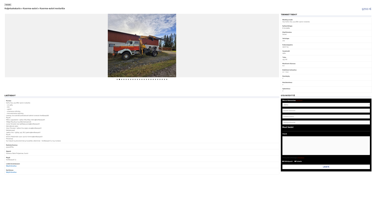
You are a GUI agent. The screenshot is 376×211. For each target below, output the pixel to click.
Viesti (284, 134)
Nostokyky (286, 76)
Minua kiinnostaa (292, 100)
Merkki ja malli (287, 20)
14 (146, 79)
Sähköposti (288, 161)
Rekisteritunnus (11, 145)
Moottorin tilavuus (288, 63)
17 (153, 79)
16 (150, 79)
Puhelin (299, 161)
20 (159, 79)
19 (157, 79)
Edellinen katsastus (289, 70)
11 (139, 79)
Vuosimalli (286, 51)
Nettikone (9, 170)
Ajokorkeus (286, 88)
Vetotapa (285, 38)
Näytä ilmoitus (11, 166)
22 (164, 79)
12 (141, 79)
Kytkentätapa (287, 26)
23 (166, 79)
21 (162, 79)
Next (282, 45)
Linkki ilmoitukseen (13, 164)
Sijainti (8, 151)
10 (137, 79)
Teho (284, 57)
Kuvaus (8, 100)
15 (148, 79)
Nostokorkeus (287, 82)
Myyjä (8, 157)
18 (155, 79)
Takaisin (8, 4)
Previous (2, 45)
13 (144, 79)
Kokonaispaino (287, 45)
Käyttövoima (287, 32)
